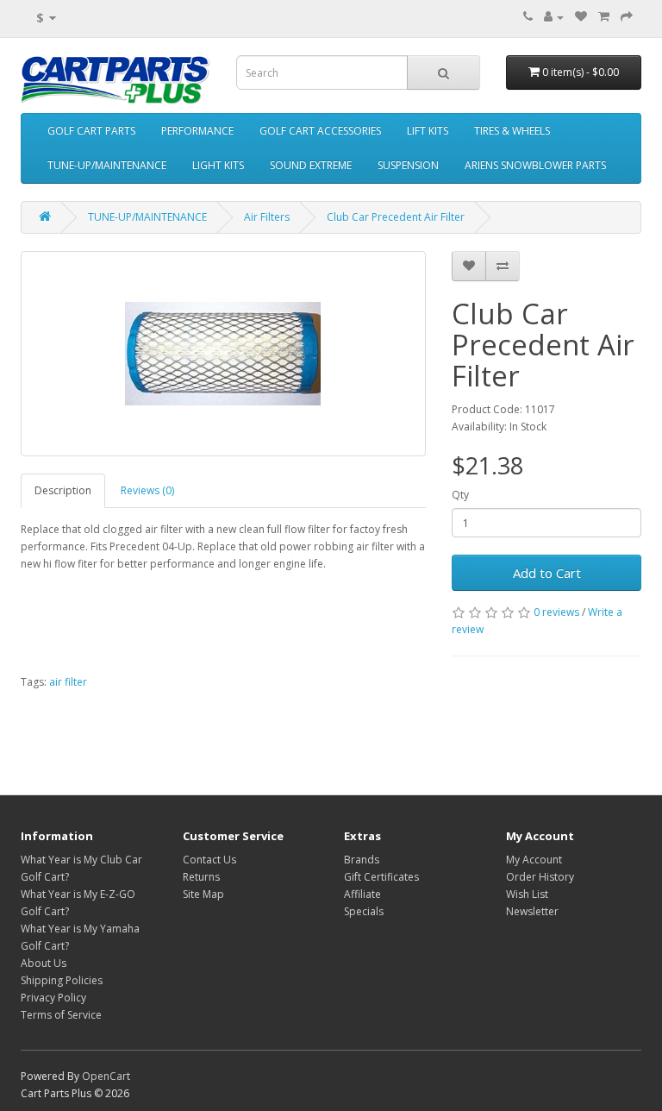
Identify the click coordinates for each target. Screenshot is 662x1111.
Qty (460, 494)
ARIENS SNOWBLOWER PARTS (535, 165)
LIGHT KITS (218, 165)
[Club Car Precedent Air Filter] (223, 353)
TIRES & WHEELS (512, 130)
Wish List (527, 894)
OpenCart (106, 1076)
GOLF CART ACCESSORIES (320, 130)
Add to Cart (547, 572)
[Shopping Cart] (603, 16)
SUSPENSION (408, 165)
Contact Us (209, 859)
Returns (201, 876)
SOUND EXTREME (311, 165)
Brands (361, 859)
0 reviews (556, 612)
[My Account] (554, 16)
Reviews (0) (147, 490)
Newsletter (532, 911)
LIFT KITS (427, 130)
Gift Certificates (381, 876)
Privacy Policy (53, 997)
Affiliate (362, 894)
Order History (540, 876)
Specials (364, 911)
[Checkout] (627, 16)
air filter (68, 682)
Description (62, 490)
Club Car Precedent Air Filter (396, 217)
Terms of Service (61, 1014)
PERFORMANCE (197, 130)
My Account (534, 859)
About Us (43, 963)
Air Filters (267, 217)
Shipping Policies (62, 980)
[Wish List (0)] (581, 16)
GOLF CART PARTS (91, 130)
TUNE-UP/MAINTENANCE (106, 165)
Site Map (203, 894)
